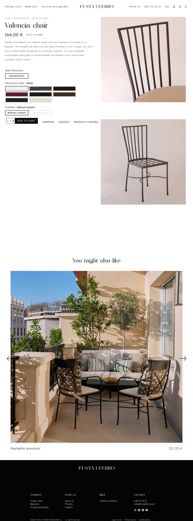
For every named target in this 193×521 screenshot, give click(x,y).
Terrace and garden (39, 507)
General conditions (108, 501)
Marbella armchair (26, 448)
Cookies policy (144, 520)
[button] (10, 358)
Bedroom (34, 504)
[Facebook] (147, 510)
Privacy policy (130, 520)
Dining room (36, 501)
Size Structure (14, 70)
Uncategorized (21, 18)
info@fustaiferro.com (144, 504)
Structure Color (15, 83)
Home (8, 18)
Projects (69, 507)
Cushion (10, 107)
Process (69, 504)
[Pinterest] (139, 510)
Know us (135, 6)
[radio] (16, 76)
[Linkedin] (143, 510)
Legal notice (117, 520)
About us (69, 501)
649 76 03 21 (152, 6)
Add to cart (26, 120)
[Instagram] (135, 510)
